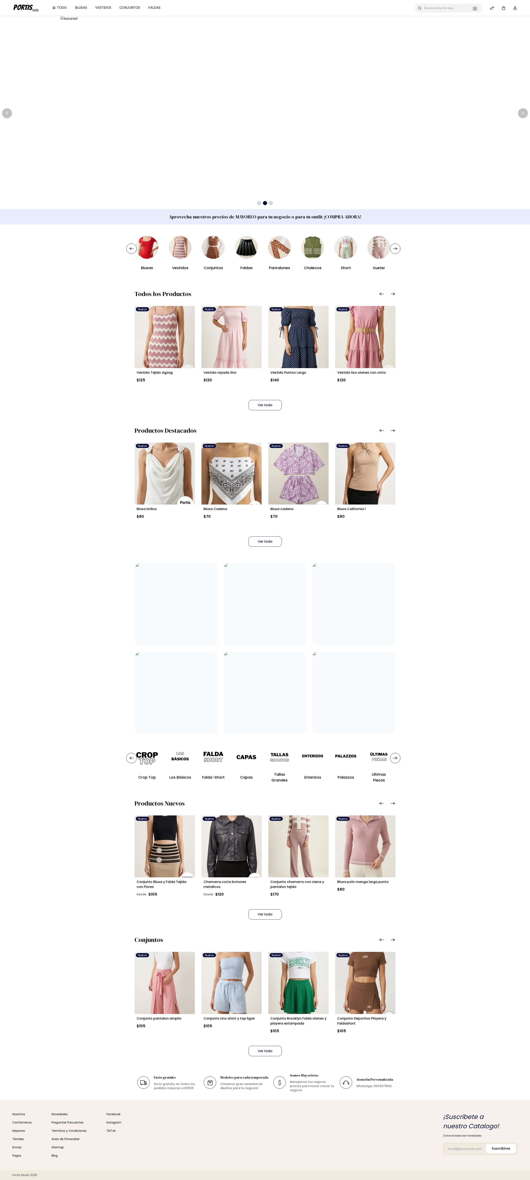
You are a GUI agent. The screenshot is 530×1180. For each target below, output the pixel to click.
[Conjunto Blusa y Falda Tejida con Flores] (165, 846)
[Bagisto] (26, 8)
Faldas (154, 7)
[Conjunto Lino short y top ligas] (231, 983)
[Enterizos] (312, 756)
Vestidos (103, 7)
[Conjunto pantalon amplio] (165, 983)
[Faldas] (246, 247)
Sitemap (58, 1147)
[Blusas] (147, 247)
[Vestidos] (180, 247)
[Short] (345, 247)
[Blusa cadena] (298, 474)
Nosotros (18, 1114)
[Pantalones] (279, 247)
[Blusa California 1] (365, 474)
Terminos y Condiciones (69, 1131)
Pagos (16, 1156)
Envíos (17, 1147)
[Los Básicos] (180, 756)
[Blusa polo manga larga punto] (365, 846)
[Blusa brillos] (165, 474)
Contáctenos (22, 1122)
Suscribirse (501, 1148)
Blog (55, 1156)
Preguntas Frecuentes (67, 1122)
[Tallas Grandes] (279, 756)
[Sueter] (378, 247)
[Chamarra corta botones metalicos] (231, 846)
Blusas (81, 7)
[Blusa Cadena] (231, 474)
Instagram (113, 1122)
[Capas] (246, 756)
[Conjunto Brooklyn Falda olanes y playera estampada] (298, 983)
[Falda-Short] (213, 756)
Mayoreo (18, 1131)
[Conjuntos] (213, 247)
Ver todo (265, 405)
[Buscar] (476, 8)
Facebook (113, 1114)
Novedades (60, 1114)
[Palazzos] (345, 756)
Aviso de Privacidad (65, 1139)
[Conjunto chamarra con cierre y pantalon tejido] (298, 846)
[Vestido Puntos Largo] (298, 337)
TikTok (111, 1131)
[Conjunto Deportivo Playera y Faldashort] (365, 983)
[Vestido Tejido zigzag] (165, 337)
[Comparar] (491, 9)
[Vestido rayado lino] (231, 337)
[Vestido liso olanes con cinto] (365, 337)
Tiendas (18, 1139)
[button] (503, 8)
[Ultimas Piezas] (378, 756)
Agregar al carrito (155, 390)
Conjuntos (129, 7)
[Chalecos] (312, 247)
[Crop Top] (147, 756)
